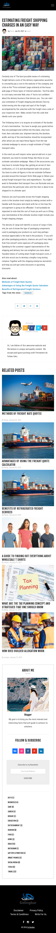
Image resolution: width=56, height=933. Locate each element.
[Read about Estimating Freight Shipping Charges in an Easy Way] (4, 31)
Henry (12, 31)
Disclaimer (19, 910)
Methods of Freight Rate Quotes (17, 282)
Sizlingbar (31, 927)
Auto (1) (11, 798)
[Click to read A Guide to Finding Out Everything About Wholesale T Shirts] (28, 535)
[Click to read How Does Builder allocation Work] (28, 630)
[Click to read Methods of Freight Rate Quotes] (28, 393)
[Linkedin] (41, 751)
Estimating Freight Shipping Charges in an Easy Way (24, 22)
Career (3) (12, 811)
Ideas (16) (11, 844)
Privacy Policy (36, 910)
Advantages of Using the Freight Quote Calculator (25, 285)
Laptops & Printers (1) (17, 853)
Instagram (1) (13, 848)
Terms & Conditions (19, 914)
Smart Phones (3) (15, 858)
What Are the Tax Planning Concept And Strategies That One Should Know (26, 604)
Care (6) (11, 807)
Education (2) (13, 821)
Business (28, 293)
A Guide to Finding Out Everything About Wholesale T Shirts (26, 556)
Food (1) (11, 835)
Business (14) (13, 802)
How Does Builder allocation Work (23, 651)
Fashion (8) (12, 830)
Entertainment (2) (15, 825)
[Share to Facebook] (17, 306)
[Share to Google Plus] (30, 306)
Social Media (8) (14, 862)
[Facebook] (28, 751)
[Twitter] (32, 922)
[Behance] (15, 751)
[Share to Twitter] (24, 306)
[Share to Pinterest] (37, 306)
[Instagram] (28, 922)
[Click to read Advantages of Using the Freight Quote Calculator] (28, 440)
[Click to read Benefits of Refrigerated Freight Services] (28, 488)
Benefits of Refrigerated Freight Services (21, 289)
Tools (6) (11, 867)
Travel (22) (12, 871)
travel (29, 31)
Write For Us (40, 914)
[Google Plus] (34, 751)
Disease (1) (12, 816)
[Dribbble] (21, 751)
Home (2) (11, 839)
